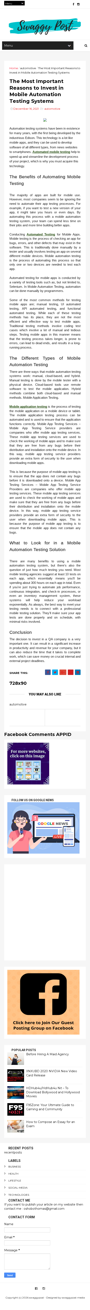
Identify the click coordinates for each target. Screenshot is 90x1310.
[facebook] (73, 4)
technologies (18, 1194)
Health (13, 1173)
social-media (18, 1187)
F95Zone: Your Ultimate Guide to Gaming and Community (50, 1107)
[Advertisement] (45, 912)
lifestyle (14, 1180)
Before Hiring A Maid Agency (47, 1054)
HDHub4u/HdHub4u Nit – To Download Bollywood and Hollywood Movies (53, 1092)
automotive (28, 68)
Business (14, 1166)
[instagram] (78, 4)
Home (13, 68)
